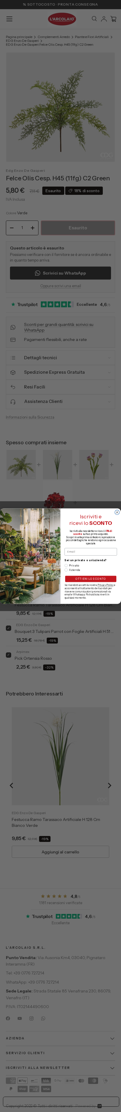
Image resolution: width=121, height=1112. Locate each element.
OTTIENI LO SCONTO (90, 578)
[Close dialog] (117, 512)
